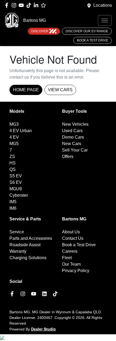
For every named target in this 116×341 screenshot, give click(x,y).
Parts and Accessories (30, 238)
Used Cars (72, 130)
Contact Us (72, 238)
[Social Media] (29, 5)
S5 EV (15, 176)
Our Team (71, 264)
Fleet (67, 257)
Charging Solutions (27, 257)
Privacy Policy (75, 270)
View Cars (60, 89)
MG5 (14, 143)
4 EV (14, 137)
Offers (67, 156)
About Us (71, 232)
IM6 (12, 208)
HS (12, 163)
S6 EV (15, 182)
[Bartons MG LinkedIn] (37, 5)
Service (16, 232)
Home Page (26, 89)
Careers (69, 251)
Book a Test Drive (92, 40)
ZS (12, 156)
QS (12, 169)
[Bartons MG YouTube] (22, 5)
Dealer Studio (43, 329)
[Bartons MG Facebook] (7, 5)
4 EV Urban (20, 130)
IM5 (12, 201)
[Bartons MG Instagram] (15, 5)
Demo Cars (73, 137)
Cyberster (18, 195)
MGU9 (15, 189)
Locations (102, 5)
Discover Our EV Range (87, 31)
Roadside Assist (24, 244)
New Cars (71, 143)
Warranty (17, 251)
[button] (104, 20)
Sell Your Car (75, 150)
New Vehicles (75, 124)
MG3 (14, 124)
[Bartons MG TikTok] (56, 293)
